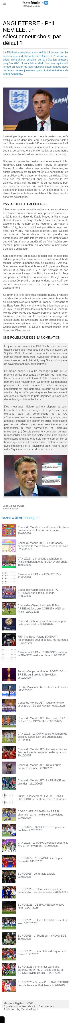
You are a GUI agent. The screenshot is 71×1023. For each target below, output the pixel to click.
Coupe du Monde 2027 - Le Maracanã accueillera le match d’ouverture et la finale (43, 544)
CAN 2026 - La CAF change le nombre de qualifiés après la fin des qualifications (42, 735)
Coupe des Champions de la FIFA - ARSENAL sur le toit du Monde (38, 591)
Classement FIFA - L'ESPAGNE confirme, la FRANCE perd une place (43, 654)
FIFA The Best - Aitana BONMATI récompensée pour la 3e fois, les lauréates (43, 638)
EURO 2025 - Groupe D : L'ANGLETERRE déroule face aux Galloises (43, 984)
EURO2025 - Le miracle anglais (36, 873)
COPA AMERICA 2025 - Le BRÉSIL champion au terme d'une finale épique (40, 813)
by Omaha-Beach (27, 1009)
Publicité (9, 1009)
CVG (30, 1003)
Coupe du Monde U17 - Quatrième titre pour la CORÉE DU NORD (41, 704)
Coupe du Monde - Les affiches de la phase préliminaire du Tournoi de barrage (43, 529)
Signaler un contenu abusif (19, 1006)
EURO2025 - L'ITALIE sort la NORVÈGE (42, 935)
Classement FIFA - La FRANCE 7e (38, 574)
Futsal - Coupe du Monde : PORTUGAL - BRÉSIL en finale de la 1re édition (42, 673)
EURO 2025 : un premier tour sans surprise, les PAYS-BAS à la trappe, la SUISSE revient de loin (40, 969)
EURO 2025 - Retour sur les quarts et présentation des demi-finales (40, 891)
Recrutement (46, 1006)
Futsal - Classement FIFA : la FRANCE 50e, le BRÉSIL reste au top (41, 797)
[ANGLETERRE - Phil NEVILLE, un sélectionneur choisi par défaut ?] (35, 89)
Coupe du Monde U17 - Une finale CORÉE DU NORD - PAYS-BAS (43, 720)
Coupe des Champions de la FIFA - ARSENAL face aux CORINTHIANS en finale (41, 608)
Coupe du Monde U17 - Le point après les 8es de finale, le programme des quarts (42, 751)
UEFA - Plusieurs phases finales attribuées (43, 687)
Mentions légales (14, 1003)
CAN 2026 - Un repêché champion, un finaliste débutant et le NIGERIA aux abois (42, 560)
